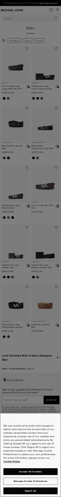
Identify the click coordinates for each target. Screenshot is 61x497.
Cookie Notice (11, 461)
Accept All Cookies (30, 471)
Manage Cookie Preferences (30, 481)
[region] (30, 455)
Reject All (30, 490)
